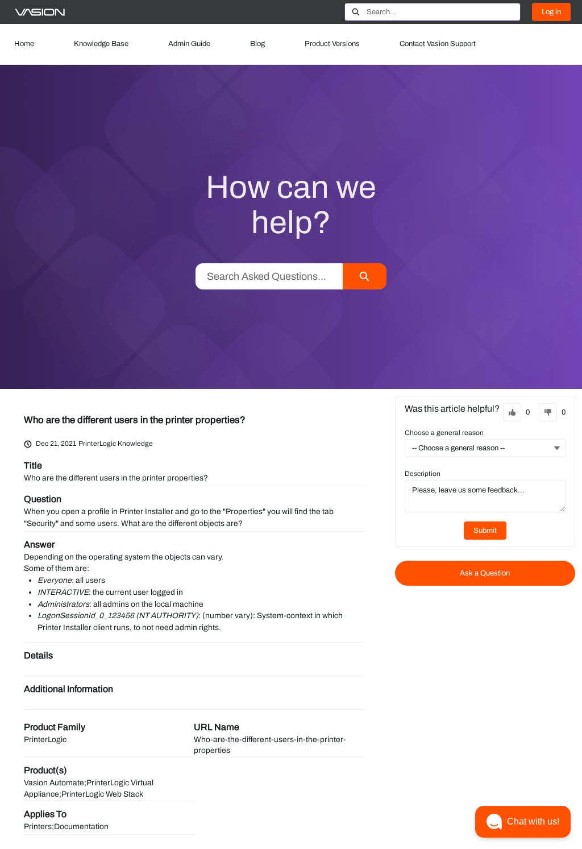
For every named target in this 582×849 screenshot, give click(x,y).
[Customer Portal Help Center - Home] (39, 12)
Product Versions (332, 44)
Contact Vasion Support (438, 44)
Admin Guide (189, 44)
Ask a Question (485, 573)
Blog (257, 44)
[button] (523, 822)
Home (24, 44)
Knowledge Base (101, 44)
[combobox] (443, 11)
